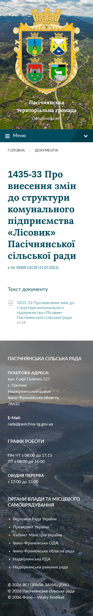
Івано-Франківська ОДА (35, 543)
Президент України (31, 527)
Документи (46, 150)
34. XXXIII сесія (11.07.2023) (34, 268)
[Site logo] (46, 93)
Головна (16, 150)
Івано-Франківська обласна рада (43, 551)
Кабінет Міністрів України (37, 535)
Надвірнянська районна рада (40, 567)
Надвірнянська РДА (32, 559)
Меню (19, 135)
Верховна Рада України (35, 519)
